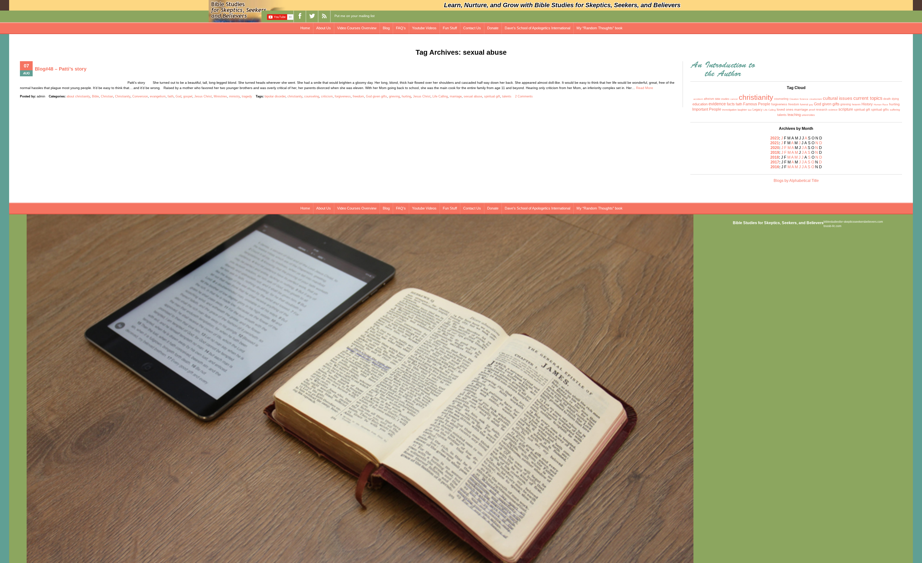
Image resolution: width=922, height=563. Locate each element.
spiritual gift (492, 96)
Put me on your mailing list (354, 16)
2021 (774, 143)
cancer (734, 99)
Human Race (881, 104)
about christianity (78, 96)
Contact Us (472, 28)
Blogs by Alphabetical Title (796, 181)
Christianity (122, 96)
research (821, 109)
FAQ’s (401, 28)
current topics (867, 98)
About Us (323, 28)
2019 (774, 152)
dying (895, 98)
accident (698, 99)
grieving (394, 96)
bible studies (722, 98)
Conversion (140, 96)
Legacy (757, 109)
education (700, 104)
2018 (774, 157)
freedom (358, 96)
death (887, 99)
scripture (845, 109)
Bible (95, 96)
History (867, 104)
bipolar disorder (275, 96)
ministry (234, 96)
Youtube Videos (424, 28)
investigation (729, 109)
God (178, 96)
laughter (742, 109)
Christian (107, 96)
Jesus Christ (203, 96)
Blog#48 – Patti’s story (60, 69)
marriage (456, 96)
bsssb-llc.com (832, 226)
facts (731, 104)
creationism (815, 99)
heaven (856, 104)
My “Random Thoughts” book (599, 28)
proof (812, 109)
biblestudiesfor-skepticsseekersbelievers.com (853, 221)
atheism (709, 99)
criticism (327, 96)
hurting (406, 96)
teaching (794, 115)
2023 (774, 138)
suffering (895, 109)
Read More (644, 88)
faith (171, 96)
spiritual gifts (880, 109)
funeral (804, 104)
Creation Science (798, 99)
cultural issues (837, 98)
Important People (706, 109)
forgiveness (343, 96)
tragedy (247, 96)
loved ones (785, 109)
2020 (774, 148)
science (832, 109)
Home (305, 28)
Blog (386, 28)
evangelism (158, 96)
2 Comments (524, 96)
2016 (774, 167)
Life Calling (440, 96)
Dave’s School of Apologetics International (537, 28)
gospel (187, 96)
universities (808, 115)
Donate (492, 28)
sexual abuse (473, 96)
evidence (717, 104)
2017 (774, 162)
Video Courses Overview (356, 28)
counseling (311, 96)
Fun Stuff (450, 28)
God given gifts (376, 96)
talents (506, 96)
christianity (294, 96)
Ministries (220, 96)
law (750, 109)
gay (811, 104)
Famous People (756, 104)
